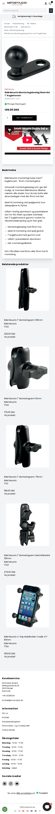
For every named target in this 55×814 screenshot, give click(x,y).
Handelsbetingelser (11, 721)
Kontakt (5, 717)
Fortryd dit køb (8, 730)
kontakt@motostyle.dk (12, 700)
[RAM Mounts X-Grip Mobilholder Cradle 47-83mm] (27, 610)
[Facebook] (4, 783)
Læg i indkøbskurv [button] (24, 118)
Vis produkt (9, 336)
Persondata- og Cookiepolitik (15, 725)
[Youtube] (17, 783)
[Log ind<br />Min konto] (45, 3)
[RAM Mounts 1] (27, 293)
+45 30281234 (8, 695)
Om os (5, 713)
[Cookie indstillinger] (4, 809)
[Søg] (51, 10)
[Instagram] (10, 783)
